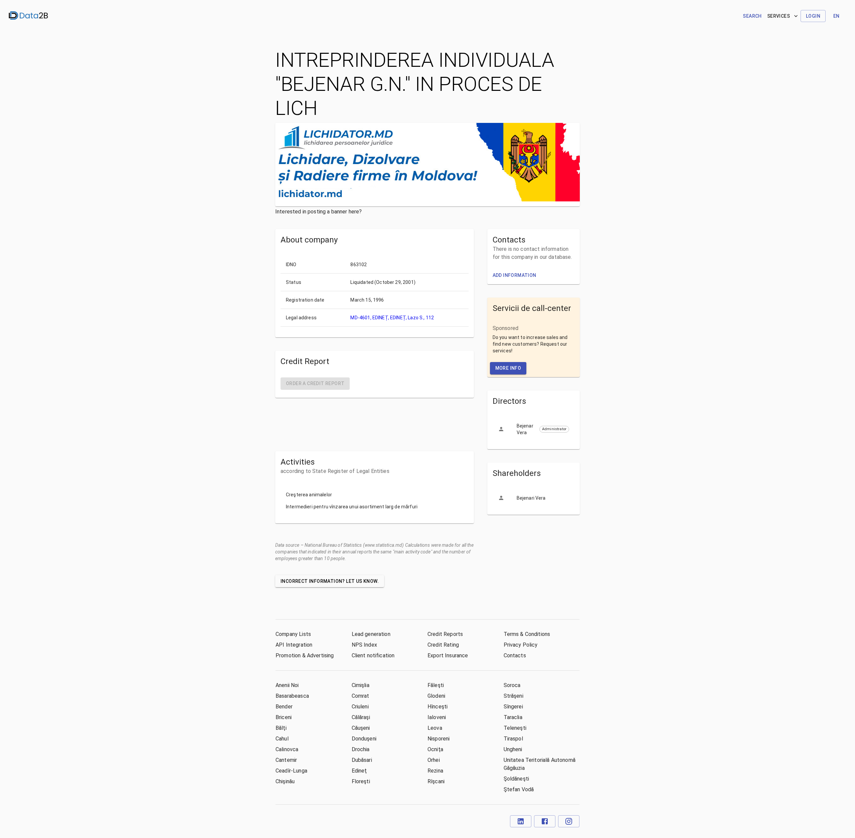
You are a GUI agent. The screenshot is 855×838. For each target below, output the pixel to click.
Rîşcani (436, 781)
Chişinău (285, 781)
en (836, 16)
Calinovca (287, 749)
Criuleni (360, 706)
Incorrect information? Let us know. (330, 581)
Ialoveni (437, 717)
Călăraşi (361, 717)
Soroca (512, 685)
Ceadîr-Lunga (291, 771)
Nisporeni (439, 738)
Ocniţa (435, 749)
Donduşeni (364, 738)
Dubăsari (362, 760)
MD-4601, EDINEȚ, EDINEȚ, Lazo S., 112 (392, 317)
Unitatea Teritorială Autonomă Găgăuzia (539, 764)
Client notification (373, 655)
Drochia (361, 749)
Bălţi (281, 728)
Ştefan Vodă (519, 789)
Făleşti (436, 685)
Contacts (515, 655)
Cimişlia (360, 685)
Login (813, 16)
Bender (284, 706)
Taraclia (513, 717)
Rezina (435, 771)
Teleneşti (515, 728)
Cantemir (286, 760)
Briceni (284, 717)
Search (752, 16)
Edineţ (359, 771)
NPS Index (364, 645)
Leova (435, 728)
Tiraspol (513, 738)
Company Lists (293, 634)
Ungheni (513, 749)
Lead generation (371, 634)
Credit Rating (443, 645)
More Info (508, 368)
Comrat (360, 696)
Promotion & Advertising (305, 655)
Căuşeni (361, 728)
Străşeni (513, 696)
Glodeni (436, 696)
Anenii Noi (287, 685)
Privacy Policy (521, 645)
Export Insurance (448, 655)
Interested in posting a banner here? (318, 211)
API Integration (294, 645)
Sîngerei (513, 706)
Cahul (282, 738)
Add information (514, 275)
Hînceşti (438, 706)
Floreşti (361, 781)
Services (778, 16)
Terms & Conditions (527, 634)
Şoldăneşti (516, 779)
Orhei (434, 760)
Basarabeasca (292, 696)
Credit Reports (445, 634)
